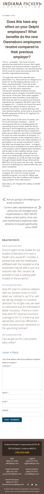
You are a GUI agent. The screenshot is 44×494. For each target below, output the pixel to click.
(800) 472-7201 (12, 471)
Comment (6, 366)
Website (5, 410)
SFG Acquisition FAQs (12, 246)
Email (5, 401)
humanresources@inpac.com (13, 484)
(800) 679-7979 (32, 461)
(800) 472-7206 (12, 461)
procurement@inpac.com (12, 474)
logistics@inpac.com (31, 463)
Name (5, 393)
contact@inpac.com (32, 474)
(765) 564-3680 (22, 452)
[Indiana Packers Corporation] (21, 5)
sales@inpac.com (12, 463)
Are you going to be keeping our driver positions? (23, 201)
